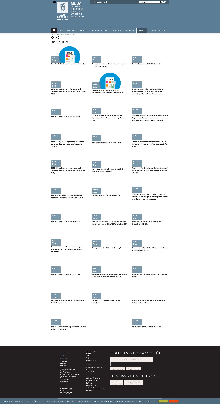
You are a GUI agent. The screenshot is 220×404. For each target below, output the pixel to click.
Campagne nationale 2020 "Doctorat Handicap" (106, 248)
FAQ (87, 382)
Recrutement (63, 363)
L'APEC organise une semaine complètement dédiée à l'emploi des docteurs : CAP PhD (108, 170)
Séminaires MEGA (91, 385)
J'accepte (163, 401)
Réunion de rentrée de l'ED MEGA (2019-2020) (65, 274)
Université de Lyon (100, 2)
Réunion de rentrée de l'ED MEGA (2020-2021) (65, 222)
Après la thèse (64, 381)
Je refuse (174, 401)
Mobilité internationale (66, 388)
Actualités (89, 364)
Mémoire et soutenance (66, 378)
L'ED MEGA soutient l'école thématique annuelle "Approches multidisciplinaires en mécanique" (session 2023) (68, 91)
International (64, 387)
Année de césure (64, 379)
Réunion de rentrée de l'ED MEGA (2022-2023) (65, 116)
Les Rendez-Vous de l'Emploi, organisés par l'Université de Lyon (149, 275)
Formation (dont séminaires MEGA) (69, 374)
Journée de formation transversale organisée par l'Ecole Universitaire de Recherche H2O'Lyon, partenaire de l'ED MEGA (149, 144)
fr (53, 2)
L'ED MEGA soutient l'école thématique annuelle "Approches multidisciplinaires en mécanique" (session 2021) (68, 170)
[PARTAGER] (58, 37)
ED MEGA (62, 355)
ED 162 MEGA (55, 34)
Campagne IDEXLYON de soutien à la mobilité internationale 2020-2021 (146, 223)
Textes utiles (89, 373)
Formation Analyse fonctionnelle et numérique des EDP (68, 64)
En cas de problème (65, 383)
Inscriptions (63, 371)
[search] (151, 2)
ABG (87, 357)
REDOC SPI (89, 354)
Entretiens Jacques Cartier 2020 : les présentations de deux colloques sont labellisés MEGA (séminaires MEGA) (109, 223)
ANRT (87, 355)
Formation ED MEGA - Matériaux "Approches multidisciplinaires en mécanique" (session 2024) (107, 91)
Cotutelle (62, 390)
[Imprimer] (53, 37)
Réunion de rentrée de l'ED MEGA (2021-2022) (106, 143)
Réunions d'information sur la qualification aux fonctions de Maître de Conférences (69, 328)
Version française (64, 34)
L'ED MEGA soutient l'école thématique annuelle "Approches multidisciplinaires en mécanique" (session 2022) (109, 117)
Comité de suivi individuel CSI (68, 376)
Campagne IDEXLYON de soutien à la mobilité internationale (106, 301)
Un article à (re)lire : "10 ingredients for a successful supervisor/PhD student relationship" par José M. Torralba (67, 144)
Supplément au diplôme (66, 394)
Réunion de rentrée (65, 372)
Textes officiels (90, 371)
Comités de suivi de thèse (93, 379)
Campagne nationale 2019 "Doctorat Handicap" (146, 327)
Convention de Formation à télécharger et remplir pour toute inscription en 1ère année (149, 301)
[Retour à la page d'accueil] (70, 10)
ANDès (88, 359)
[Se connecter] (166, 2)
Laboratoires (63, 358)
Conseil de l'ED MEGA (92, 380)
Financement (63, 365)
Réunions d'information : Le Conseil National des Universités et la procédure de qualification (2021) (67, 196)
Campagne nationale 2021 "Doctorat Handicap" (106, 195)
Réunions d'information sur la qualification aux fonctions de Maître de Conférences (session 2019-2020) (109, 275)
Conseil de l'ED (90, 369)
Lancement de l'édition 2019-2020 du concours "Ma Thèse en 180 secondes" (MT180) (150, 249)
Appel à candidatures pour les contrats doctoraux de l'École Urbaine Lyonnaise (67, 301)
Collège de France (91, 360)
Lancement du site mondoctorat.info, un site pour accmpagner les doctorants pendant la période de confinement (66, 249)
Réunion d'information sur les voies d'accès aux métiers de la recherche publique (109, 65)
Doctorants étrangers (66, 392)
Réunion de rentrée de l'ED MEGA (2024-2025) (146, 64)
